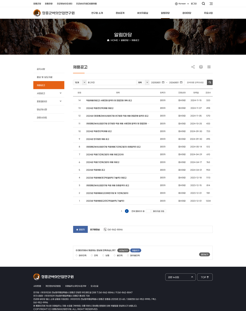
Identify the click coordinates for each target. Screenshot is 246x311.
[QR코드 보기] (209, 67)
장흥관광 (49, 3)
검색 (203, 3)
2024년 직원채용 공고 (95, 170)
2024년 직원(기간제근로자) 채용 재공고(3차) (105, 154)
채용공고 (135, 40)
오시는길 (94, 286)
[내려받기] (201, 67)
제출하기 (135, 250)
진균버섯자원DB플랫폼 (86, 3)
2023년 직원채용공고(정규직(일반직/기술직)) (105, 201)
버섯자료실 (142, 13)
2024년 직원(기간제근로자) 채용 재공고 (102, 162)
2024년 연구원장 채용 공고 (97, 139)
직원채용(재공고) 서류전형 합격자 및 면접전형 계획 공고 (109, 100)
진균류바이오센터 (64, 3)
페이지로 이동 (157, 211)
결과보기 (204, 254)
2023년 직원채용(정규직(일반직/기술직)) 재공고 (106, 178)
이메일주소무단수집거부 (75, 286)
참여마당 (186, 13)
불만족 (120, 255)
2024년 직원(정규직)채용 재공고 (99, 108)
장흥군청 (37, 3)
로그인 (194, 3)
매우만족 (82, 255)
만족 (96, 255)
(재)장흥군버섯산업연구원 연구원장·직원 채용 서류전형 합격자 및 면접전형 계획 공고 (118, 123)
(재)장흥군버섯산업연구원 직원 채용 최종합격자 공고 (107, 185)
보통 (107, 255)
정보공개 (120, 13)
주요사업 (208, 13)
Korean (180, 4)
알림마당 (165, 13)
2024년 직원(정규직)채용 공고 (99, 131)
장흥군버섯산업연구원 (54, 13)
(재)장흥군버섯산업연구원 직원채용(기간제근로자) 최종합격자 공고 (113, 147)
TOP (203, 277)
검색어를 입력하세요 (195, 82)
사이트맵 (211, 3)
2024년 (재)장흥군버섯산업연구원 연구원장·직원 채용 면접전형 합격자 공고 (117, 116)
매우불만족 (135, 255)
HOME (114, 40)
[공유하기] (193, 67)
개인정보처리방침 (53, 286)
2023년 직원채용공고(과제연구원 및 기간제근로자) (107, 193)
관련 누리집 (173, 277)
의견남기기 (123, 250)
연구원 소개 (97, 13)
